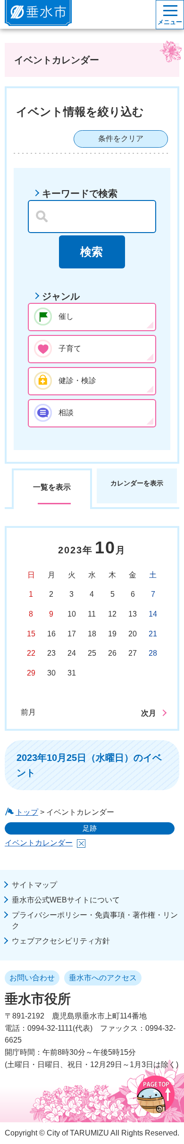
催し (66, 316)
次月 (148, 713)
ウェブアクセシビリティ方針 (61, 941)
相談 (66, 413)
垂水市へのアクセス (103, 978)
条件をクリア (120, 138)
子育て (70, 348)
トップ (27, 812)
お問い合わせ (32, 978)
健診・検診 (77, 380)
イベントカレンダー (39, 843)
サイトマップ (34, 885)
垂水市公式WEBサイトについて (66, 900)
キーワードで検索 (79, 193)
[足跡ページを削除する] (81, 843)
